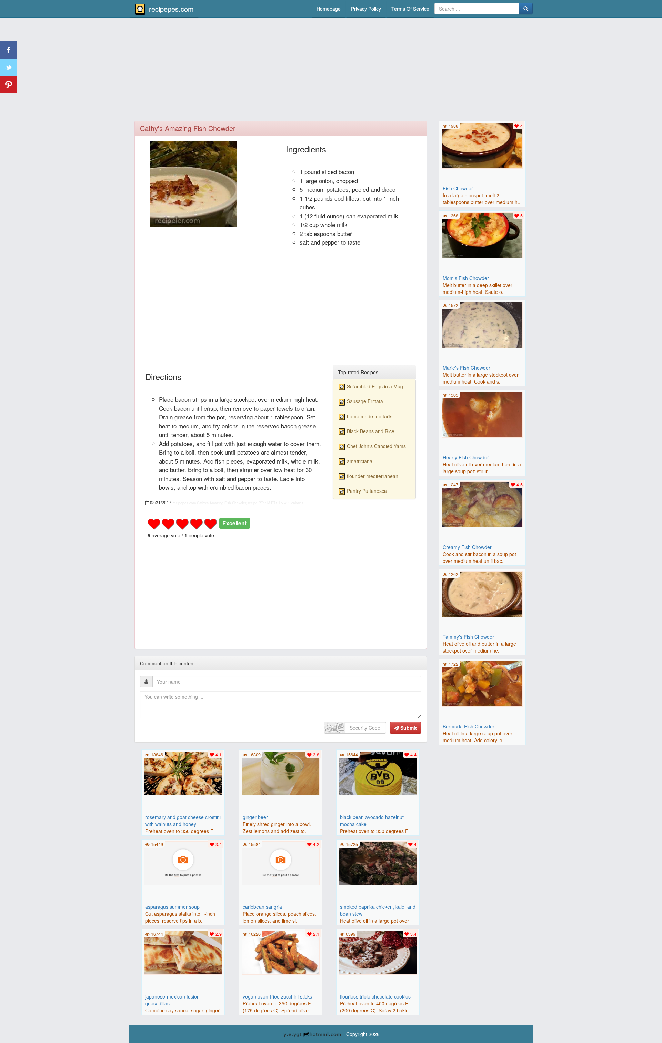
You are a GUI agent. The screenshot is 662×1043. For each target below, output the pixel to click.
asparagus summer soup (172, 906)
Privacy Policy (366, 8)
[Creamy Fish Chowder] (482, 503)
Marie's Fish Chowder (466, 367)
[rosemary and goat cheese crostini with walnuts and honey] (183, 772)
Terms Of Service (410, 8)
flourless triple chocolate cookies (375, 996)
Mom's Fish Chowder (466, 278)
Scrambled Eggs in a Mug (375, 386)
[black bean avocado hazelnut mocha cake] (378, 772)
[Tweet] (8, 67)
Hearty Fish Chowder (466, 457)
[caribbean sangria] (280, 862)
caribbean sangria (262, 906)
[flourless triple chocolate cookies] (378, 951)
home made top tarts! (370, 416)
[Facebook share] (8, 50)
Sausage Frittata (365, 401)
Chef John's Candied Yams (376, 446)
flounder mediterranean (372, 476)
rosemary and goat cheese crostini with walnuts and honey (183, 820)
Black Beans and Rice (370, 431)
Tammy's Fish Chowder (468, 636)
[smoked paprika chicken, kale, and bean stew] (378, 862)
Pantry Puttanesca (367, 490)
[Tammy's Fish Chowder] (482, 593)
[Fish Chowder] (482, 144)
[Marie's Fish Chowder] (482, 324)
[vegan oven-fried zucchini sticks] (280, 951)
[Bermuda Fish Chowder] (482, 682)
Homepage (329, 8)
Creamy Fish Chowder (467, 547)
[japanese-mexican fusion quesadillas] (183, 951)
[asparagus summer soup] (183, 862)
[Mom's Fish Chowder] (482, 234)
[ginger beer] (280, 772)
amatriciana (359, 461)
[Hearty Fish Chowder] (482, 413)
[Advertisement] (331, 71)
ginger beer (255, 817)
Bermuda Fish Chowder (468, 726)
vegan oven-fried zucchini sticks (277, 996)
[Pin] (8, 84)
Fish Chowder (458, 188)
